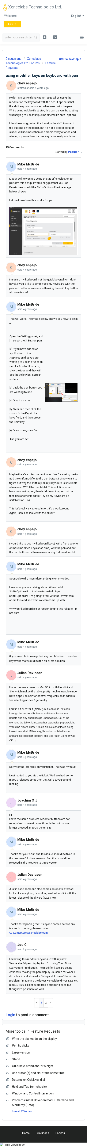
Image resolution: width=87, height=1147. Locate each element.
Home (26, 1133)
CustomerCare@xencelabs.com (28, 932)
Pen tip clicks (20, 1045)
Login (10, 1015)
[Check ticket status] (55, 37)
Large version (21, 1052)
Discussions (13, 58)
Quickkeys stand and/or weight (32, 1066)
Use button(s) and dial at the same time (38, 1073)
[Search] (35, 37)
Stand (16, 1059)
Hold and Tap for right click (29, 1086)
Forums (60, 1133)
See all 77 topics (22, 1111)
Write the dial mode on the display (34, 1038)
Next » (50, 1002)
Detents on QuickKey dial (28, 1079)
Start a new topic (70, 59)
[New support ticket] (44, 37)
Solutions (43, 1133)
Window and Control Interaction (33, 1093)
